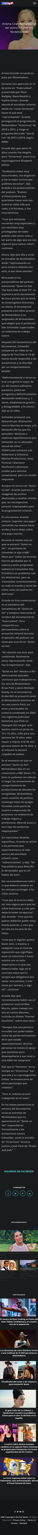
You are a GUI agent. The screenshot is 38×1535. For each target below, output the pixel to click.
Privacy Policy (19, 1520)
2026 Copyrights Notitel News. (14, 1517)
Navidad (23, 1523)
